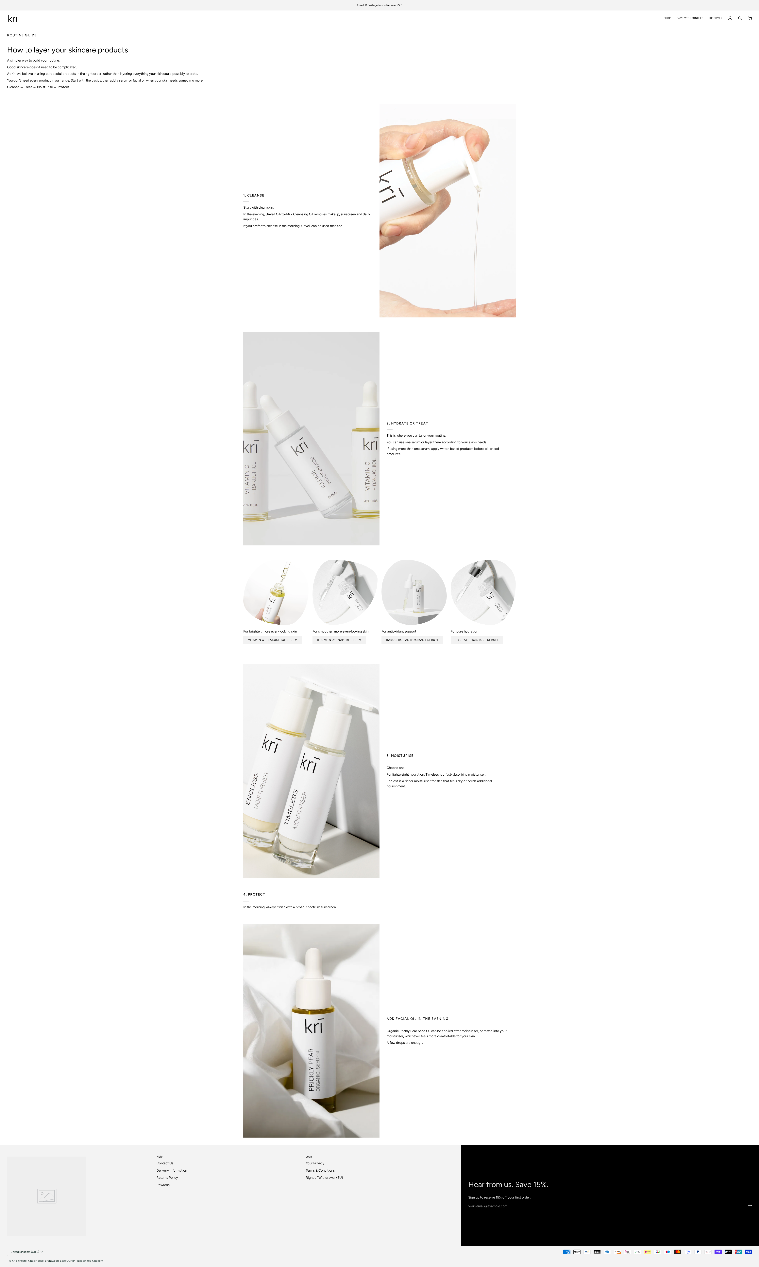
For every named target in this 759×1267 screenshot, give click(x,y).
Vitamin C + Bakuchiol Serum (272, 640)
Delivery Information (172, 1170)
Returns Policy (167, 1178)
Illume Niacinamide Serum (339, 640)
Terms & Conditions (320, 1170)
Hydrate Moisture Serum (476, 640)
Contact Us (165, 1163)
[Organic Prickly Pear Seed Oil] (311, 1031)
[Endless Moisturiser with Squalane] (311, 771)
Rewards (163, 1185)
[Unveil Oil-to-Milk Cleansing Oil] (448, 210)
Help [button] (159, 1156)
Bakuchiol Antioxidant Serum (412, 640)
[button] (715, 18)
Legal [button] (309, 1156)
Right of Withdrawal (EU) (324, 1178)
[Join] (748, 1205)
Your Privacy (315, 1163)
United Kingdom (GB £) (24, 1252)
